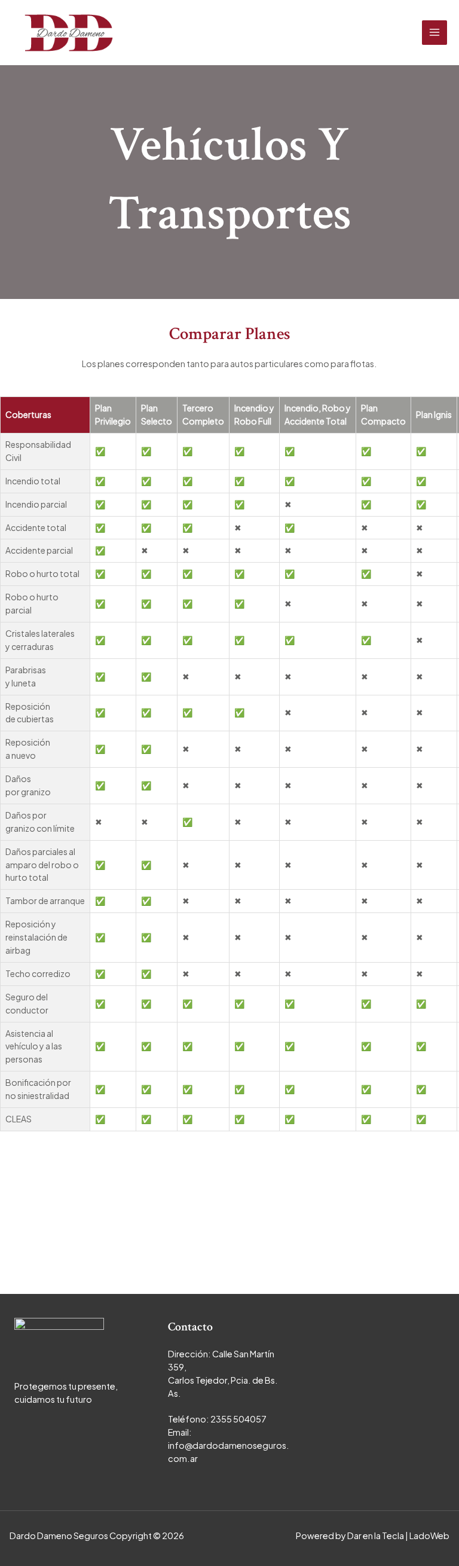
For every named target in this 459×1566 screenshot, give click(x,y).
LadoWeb (429, 1535)
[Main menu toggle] (434, 32)
